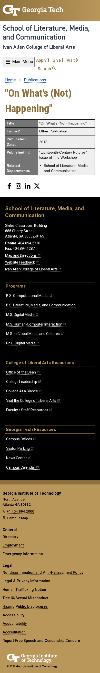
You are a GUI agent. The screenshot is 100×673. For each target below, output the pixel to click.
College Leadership (21, 382)
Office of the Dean (21, 372)
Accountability (15, 623)
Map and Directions (21, 255)
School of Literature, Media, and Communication (46, 32)
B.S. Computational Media (27, 296)
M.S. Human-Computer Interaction (34, 324)
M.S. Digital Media (20, 315)
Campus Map (17, 518)
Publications (35, 80)
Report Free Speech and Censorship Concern (41, 641)
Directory (10, 537)
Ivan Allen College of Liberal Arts (39, 47)
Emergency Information (23, 554)
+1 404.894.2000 (20, 511)
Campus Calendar (20, 467)
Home (10, 80)
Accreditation (14, 632)
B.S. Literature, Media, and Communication (41, 305)
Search (45, 68)
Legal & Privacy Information (26, 581)
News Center (16, 458)
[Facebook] (9, 188)
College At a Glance (22, 391)
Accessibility (13, 615)
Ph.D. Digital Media (21, 343)
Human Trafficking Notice (24, 590)
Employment (13, 545)
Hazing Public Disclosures (25, 606)
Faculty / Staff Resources (27, 410)
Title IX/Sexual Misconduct (25, 598)
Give (57, 60)
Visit (71, 60)
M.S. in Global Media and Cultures (33, 334)
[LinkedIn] (28, 188)
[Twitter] (37, 188)
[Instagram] (18, 188)
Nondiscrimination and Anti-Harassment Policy (43, 572)
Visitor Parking (18, 448)
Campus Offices (19, 439)
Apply (41, 60)
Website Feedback (20, 262)
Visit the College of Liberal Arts (31, 400)
